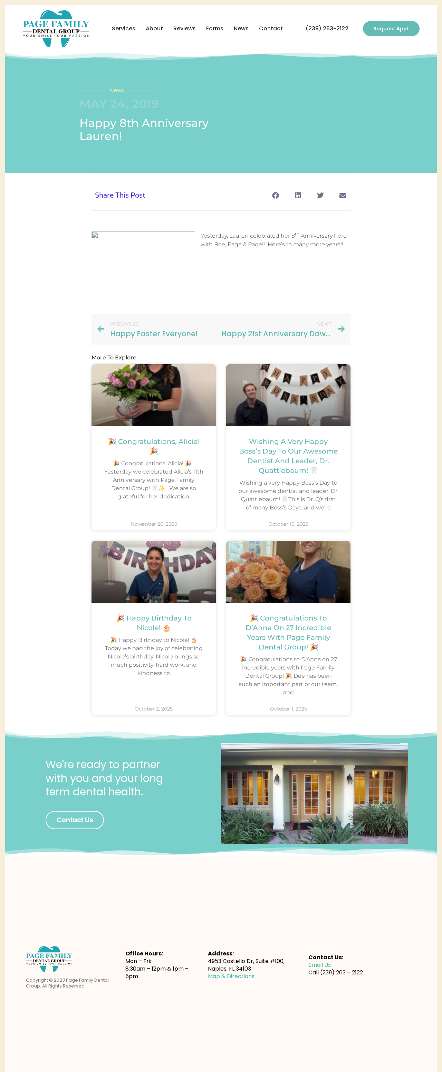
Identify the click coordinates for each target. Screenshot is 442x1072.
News (241, 28)
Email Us (319, 965)
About (154, 28)
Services (123, 28)
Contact (271, 28)
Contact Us (75, 820)
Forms (214, 28)
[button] (275, 196)
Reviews (184, 28)
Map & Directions (231, 976)
